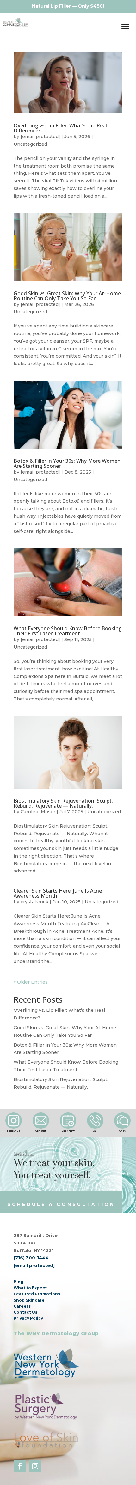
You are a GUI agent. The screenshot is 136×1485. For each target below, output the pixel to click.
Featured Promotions (37, 1294)
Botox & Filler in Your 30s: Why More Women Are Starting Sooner (67, 463)
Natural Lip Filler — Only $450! (68, 6)
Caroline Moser (38, 812)
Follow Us (13, 1130)
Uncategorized (30, 144)
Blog (18, 1282)
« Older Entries (31, 982)
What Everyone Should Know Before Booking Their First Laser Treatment (68, 631)
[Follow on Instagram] (35, 1466)
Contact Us (25, 1312)
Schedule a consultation (61, 1204)
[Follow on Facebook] (20, 1466)
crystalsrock (34, 902)
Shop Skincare (29, 1300)
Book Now (68, 1130)
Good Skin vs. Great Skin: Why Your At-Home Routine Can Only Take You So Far (67, 296)
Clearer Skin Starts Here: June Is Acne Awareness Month (58, 893)
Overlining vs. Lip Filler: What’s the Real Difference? (60, 128)
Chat (122, 1130)
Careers (22, 1306)
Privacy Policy (28, 1318)
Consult (40, 1130)
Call (95, 1130)
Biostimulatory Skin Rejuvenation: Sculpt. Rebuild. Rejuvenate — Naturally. (63, 803)
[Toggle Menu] (125, 26)
